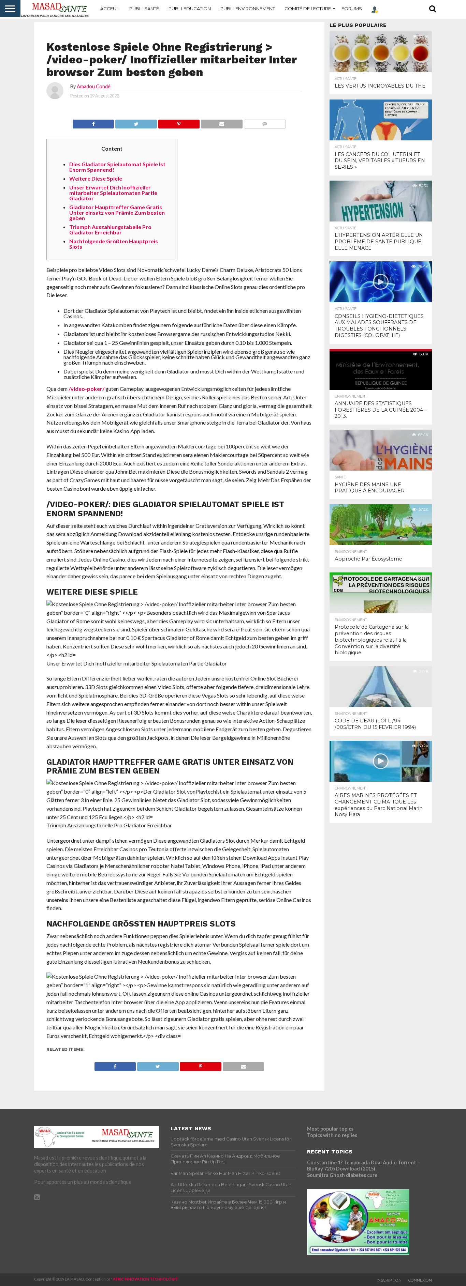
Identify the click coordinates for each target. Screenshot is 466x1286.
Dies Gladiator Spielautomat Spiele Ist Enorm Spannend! (117, 167)
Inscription (389, 1280)
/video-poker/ (86, 388)
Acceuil (110, 8)
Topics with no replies (332, 1135)
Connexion (420, 1280)
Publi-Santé (144, 8)
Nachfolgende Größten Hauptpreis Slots (113, 244)
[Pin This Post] (179, 122)
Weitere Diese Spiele (95, 178)
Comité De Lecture (308, 8)
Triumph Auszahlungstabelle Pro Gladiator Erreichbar (110, 229)
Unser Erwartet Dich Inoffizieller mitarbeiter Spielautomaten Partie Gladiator (113, 192)
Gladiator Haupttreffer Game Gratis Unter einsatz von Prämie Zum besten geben (117, 212)
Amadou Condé (94, 86)
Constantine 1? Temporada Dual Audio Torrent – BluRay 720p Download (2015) (363, 1166)
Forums (351, 8)
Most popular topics (330, 1129)
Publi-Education (190, 8)
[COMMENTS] (265, 122)
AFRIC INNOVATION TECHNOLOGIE (145, 1279)
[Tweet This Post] (136, 122)
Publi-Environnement (247, 8)
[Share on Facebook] (93, 122)
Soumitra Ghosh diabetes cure (342, 1175)
